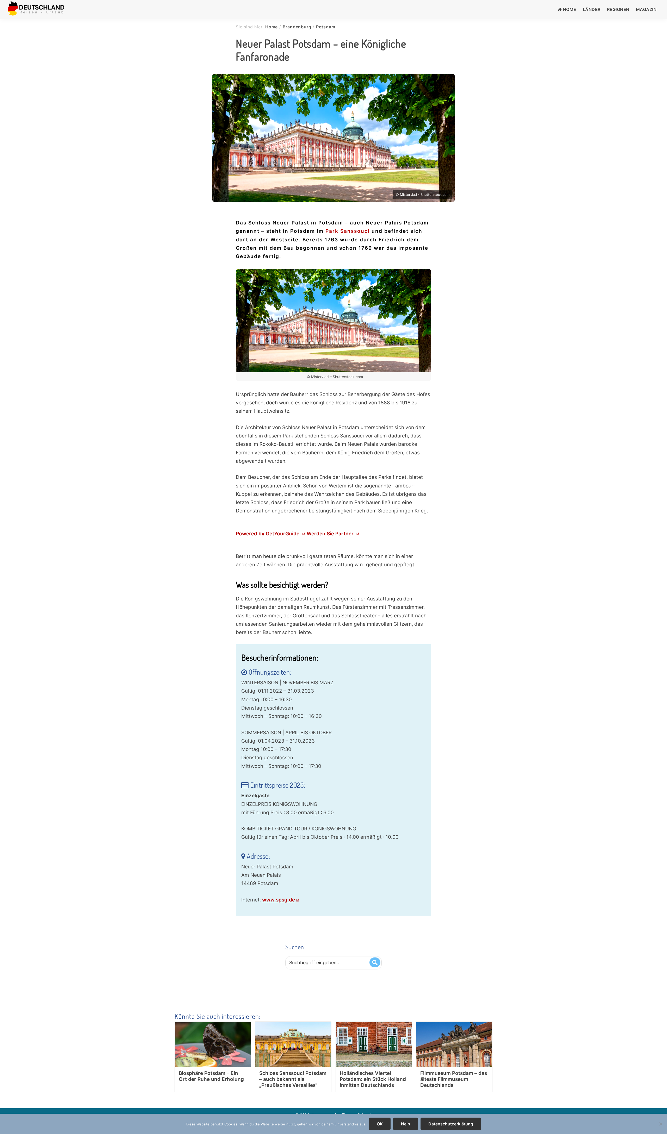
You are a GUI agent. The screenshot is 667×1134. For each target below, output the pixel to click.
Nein (405, 1123)
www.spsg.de (278, 900)
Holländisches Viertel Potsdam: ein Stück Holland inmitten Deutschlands (373, 1079)
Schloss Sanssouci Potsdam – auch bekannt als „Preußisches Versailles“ (292, 1079)
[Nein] (660, 1123)
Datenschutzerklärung (450, 1123)
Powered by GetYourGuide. (268, 534)
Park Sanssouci (347, 231)
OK (380, 1123)
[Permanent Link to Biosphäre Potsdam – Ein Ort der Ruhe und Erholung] (213, 1026)
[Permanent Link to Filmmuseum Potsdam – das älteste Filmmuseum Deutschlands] (454, 1026)
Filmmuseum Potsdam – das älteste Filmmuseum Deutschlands (453, 1079)
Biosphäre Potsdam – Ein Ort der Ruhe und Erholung (211, 1076)
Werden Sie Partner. (331, 534)
